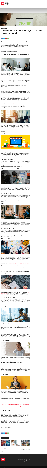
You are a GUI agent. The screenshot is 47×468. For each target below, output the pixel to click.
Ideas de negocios (31, 6)
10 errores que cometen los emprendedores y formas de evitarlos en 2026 (5, 448)
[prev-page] (1, 451)
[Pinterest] (6, 38)
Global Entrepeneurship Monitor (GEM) (17, 75)
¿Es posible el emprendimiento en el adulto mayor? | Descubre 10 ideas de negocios (15, 404)
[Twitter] (4, 38)
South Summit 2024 (6, 84)
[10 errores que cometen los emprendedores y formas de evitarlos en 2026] (5, 443)
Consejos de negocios (4, 28)
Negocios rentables (5, 6)
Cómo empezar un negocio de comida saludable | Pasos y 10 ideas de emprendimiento (16, 406)
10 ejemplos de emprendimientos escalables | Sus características (18, 263)
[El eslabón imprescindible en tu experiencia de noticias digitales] (15, 443)
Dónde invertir (13, 6)
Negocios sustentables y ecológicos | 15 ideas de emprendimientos (13, 407)
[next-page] (3, 451)
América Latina (8, 78)
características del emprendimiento (11, 103)
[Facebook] (2, 38)
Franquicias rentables (22, 6)
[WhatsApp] (8, 38)
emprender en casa (7, 127)
